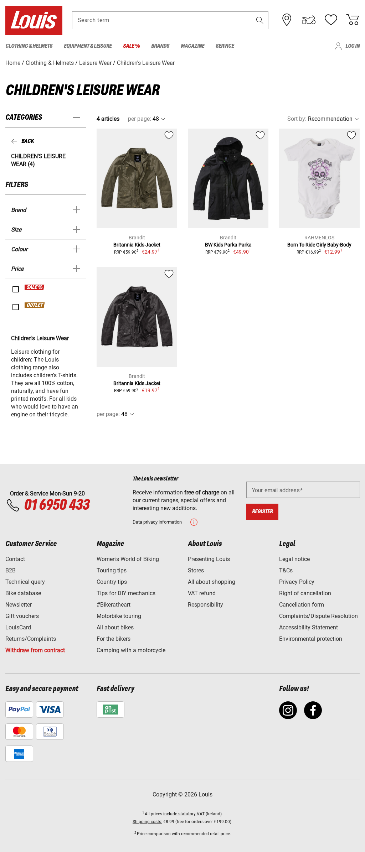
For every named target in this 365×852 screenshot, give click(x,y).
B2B (10, 570)
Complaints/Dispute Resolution (318, 616)
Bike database (23, 593)
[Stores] (287, 20)
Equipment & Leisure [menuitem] (88, 46)
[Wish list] (331, 20)
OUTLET (34, 305)
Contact (15, 559)
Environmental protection (310, 638)
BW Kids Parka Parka (228, 245)
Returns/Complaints (30, 638)
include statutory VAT (184, 813)
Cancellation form (301, 604)
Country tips (112, 581)
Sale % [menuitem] (131, 46)
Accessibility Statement (308, 627)
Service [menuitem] (225, 46)
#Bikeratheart (113, 604)
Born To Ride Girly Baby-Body (319, 245)
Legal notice (294, 559)
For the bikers (113, 638)
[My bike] (309, 20)
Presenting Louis (209, 559)
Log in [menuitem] (352, 46)
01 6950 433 (56, 505)
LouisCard (18, 627)
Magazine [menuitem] (192, 46)
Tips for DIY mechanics (126, 593)
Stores (196, 570)
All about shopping (211, 581)
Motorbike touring (119, 616)
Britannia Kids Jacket (136, 245)
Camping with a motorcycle (131, 650)
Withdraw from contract (35, 650)
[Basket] (352, 20)
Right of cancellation (305, 593)
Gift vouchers (22, 616)
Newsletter (18, 604)
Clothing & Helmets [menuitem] (28, 46)
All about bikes (115, 627)
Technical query (25, 581)
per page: (139, 118)
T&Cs (286, 570)
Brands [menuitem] (160, 46)
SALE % (34, 287)
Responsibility (205, 604)
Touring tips (112, 570)
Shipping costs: (147, 821)
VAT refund (202, 593)
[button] (260, 20)
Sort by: (297, 118)
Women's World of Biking (128, 559)
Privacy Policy (296, 581)
